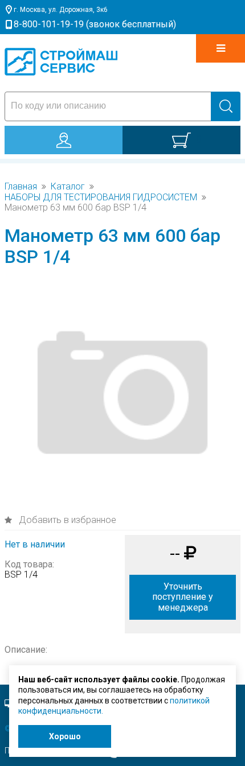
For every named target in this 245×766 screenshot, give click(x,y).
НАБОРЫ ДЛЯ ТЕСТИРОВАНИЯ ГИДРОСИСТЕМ (101, 197)
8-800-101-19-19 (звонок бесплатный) (95, 24)
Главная (21, 187)
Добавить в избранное (66, 519)
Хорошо (65, 736)
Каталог (68, 187)
